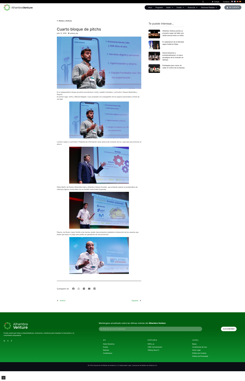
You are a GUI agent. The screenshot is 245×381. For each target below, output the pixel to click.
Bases (194, 344)
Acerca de (191, 7)
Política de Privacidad (200, 356)
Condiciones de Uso (199, 347)
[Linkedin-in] (4, 341)
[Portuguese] (237, 1)
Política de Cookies (199, 353)
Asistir (168, 7)
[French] (235, 1)
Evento (179, 7)
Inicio (150, 7)
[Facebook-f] (11, 341)
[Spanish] (240, 1)
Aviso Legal (196, 350)
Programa (159, 7)
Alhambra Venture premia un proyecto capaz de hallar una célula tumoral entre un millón (173, 33)
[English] (232, 1)
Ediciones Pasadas (208, 7)
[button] (203, 2)
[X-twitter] (8, 341)
